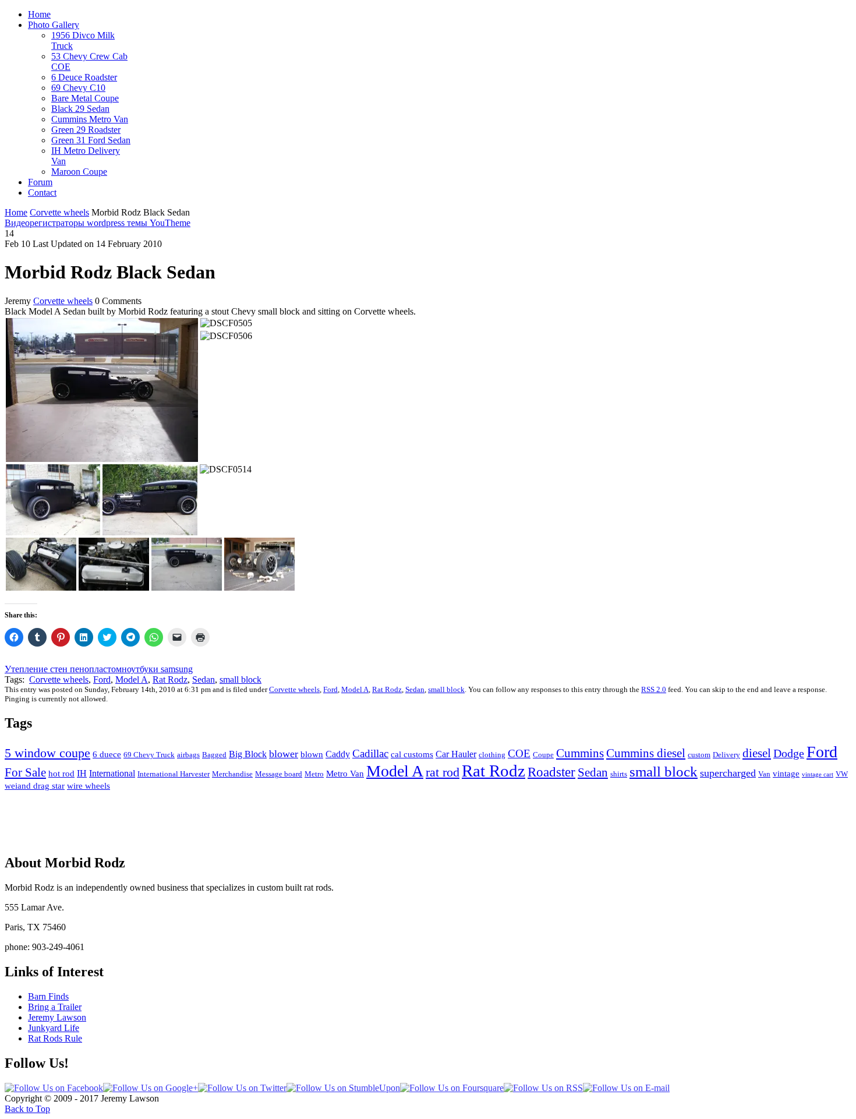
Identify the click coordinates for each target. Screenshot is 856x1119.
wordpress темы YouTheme (138, 223)
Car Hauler (456, 754)
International (112, 773)
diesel (756, 753)
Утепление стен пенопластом (63, 669)
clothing (492, 754)
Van (764, 773)
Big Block (248, 754)
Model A (131, 679)
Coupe (543, 754)
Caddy (338, 754)
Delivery (726, 754)
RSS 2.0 (653, 689)
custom (699, 754)
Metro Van (345, 773)
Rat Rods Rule (55, 1038)
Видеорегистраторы (46, 223)
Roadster (551, 772)
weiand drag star (35, 785)
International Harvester (173, 773)
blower (283, 754)
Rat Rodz (170, 679)
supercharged (728, 773)
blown (311, 754)
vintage (786, 773)
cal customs (412, 754)
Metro (314, 773)
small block (240, 679)
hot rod (61, 773)
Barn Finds (48, 996)
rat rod (442, 772)
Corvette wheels (59, 212)
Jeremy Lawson (57, 1017)
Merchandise (232, 773)
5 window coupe (47, 753)
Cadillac (370, 753)
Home (16, 212)
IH (82, 773)
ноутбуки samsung (157, 669)
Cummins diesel (645, 753)
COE (519, 753)
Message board (278, 773)
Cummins (580, 753)
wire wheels (88, 785)
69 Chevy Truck (149, 754)
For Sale (25, 772)
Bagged (214, 754)
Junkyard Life (53, 1028)
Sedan (203, 679)
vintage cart (817, 774)
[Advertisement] (428, 817)
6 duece (107, 754)
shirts (618, 773)
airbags (188, 754)
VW (842, 773)
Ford (102, 679)
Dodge (788, 753)
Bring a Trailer (55, 1007)
